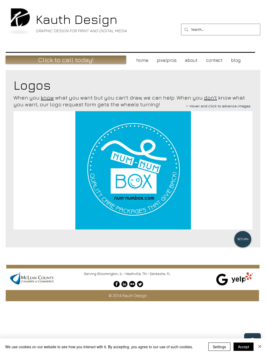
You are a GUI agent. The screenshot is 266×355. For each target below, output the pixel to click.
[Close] (260, 347)
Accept (243, 346)
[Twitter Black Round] (140, 284)
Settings (219, 346)
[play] (239, 225)
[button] (133, 170)
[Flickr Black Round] (132, 284)
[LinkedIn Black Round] (124, 284)
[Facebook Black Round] (117, 284)
